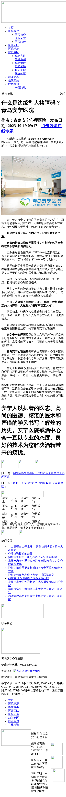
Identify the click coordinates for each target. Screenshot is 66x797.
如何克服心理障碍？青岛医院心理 (28, 578)
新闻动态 (13, 77)
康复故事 (13, 707)
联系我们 (13, 84)
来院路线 (20, 87)
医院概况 (13, 31)
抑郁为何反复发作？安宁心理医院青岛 (31, 574)
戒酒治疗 (20, 62)
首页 (11, 27)
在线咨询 (13, 724)
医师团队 (13, 45)
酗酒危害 (20, 59)
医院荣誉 (20, 38)
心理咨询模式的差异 (20, 553)
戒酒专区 (13, 52)
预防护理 (20, 69)
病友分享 (20, 73)
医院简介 (20, 34)
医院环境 (13, 48)
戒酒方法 (20, 55)
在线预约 (13, 80)
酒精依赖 (20, 66)
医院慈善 (20, 41)
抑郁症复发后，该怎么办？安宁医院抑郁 (32, 557)
